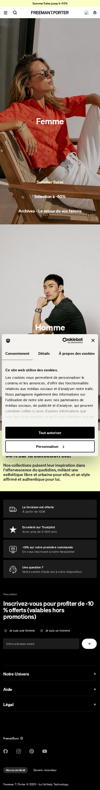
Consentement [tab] (17, 353)
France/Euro (11, 738)
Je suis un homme (57, 631)
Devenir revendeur (45, 770)
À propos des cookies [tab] (77, 353)
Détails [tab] (44, 353)
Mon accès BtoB (15, 770)
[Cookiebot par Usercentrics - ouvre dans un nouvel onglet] (63, 341)
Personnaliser (47, 446)
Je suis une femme (22, 631)
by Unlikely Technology (53, 784)
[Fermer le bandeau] (93, 340)
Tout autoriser (50, 433)
